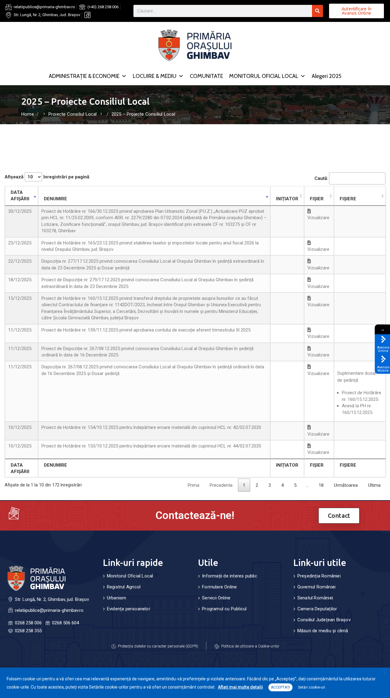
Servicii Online (216, 598)
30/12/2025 (19, 211)
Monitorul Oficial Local (130, 576)
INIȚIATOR (287, 199)
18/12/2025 (19, 279)
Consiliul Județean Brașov (324, 620)
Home (27, 114)
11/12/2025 (19, 330)
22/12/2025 (19, 261)
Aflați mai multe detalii (240, 687)
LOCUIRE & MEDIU (154, 76)
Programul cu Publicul (224, 609)
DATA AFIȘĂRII (20, 196)
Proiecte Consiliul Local (72, 114)
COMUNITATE (206, 76)
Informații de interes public (229, 576)
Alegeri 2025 (326, 76)
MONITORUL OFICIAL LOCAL (263, 76)
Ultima (374, 485)
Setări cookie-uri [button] (311, 687)
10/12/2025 (19, 427)
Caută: (321, 178)
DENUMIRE (55, 199)
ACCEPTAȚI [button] (280, 687)
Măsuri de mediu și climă (322, 630)
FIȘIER (317, 199)
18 (321, 485)
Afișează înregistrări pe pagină (47, 177)
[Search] (317, 11)
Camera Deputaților (317, 609)
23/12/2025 (19, 243)
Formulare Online (219, 587)
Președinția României (319, 576)
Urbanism (116, 598)
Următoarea (346, 485)
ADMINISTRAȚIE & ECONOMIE (84, 76)
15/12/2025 (19, 298)
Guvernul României (316, 587)
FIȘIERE (348, 199)
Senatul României (315, 598)
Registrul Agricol (123, 587)
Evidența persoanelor (128, 609)
